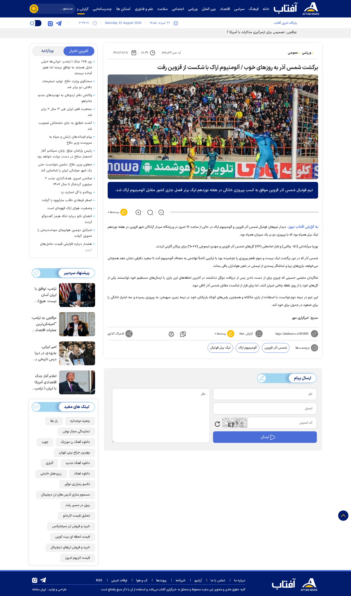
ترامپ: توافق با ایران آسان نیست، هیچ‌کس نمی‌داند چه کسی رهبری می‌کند (45, 295)
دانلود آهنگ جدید (78, 463)
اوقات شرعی (119, 580)
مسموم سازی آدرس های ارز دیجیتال (65, 494)
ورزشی (306, 52)
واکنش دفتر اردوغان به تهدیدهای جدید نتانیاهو (65, 98)
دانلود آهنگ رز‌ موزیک (75, 442)
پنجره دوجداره (80, 421)
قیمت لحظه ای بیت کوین (72, 536)
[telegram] (59, 23)
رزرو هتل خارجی (51, 473)
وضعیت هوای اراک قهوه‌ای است (69, 208)
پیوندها (161, 580)
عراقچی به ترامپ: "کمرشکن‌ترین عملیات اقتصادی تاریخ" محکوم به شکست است (44, 324)
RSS (99, 580)
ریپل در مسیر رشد (78, 505)
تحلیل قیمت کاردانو (76, 515)
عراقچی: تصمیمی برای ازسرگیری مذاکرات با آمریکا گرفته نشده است (251, 32)
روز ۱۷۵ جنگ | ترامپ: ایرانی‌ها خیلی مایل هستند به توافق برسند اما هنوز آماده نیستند (66, 67)
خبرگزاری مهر (300, 318)
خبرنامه (181, 580)
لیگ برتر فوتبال (220, 347)
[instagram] (50, 23)
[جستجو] (34, 8)
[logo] (297, 8)
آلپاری (49, 463)
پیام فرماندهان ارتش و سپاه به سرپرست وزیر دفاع (70, 139)
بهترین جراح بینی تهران (74, 452)
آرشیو (198, 580)
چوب (45, 442)
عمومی (293, 52)
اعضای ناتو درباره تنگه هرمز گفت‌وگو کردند (67, 219)
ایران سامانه (39, 589)
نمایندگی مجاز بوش (76, 431)
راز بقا (54, 421)
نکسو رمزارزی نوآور (77, 484)
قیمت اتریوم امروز (77, 558)
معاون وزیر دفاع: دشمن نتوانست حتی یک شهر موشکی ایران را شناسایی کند (65, 167)
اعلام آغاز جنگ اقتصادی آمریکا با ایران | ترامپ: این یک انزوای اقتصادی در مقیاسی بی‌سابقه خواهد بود (45, 383)
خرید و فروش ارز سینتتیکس (71, 526)
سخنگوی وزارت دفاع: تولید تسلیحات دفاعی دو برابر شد (67, 84)
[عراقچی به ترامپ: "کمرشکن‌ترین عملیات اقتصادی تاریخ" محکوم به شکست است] (76, 324)
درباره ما (239, 580)
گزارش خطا (246, 333)
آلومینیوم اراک (247, 347)
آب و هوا (141, 580)
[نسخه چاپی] (171, 334)
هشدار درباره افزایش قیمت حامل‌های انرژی (66, 247)
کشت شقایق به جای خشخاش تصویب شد (65, 126)
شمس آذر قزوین (275, 347)
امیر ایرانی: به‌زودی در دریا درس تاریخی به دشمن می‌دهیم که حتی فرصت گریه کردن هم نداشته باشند (45, 353)
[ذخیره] (183, 334)
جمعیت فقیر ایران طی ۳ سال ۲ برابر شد (66, 112)
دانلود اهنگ (82, 473)
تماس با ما (218, 580)
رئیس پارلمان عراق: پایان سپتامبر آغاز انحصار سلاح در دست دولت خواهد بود (64, 153)
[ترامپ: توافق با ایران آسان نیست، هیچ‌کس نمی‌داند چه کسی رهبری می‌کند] (76, 294)
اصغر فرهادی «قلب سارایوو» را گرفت (67, 200)
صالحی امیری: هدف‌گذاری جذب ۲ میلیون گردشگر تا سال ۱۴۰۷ (68, 181)
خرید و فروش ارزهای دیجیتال (70, 547)
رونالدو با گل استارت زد (76, 192)
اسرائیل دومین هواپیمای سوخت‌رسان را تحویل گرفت (65, 233)
